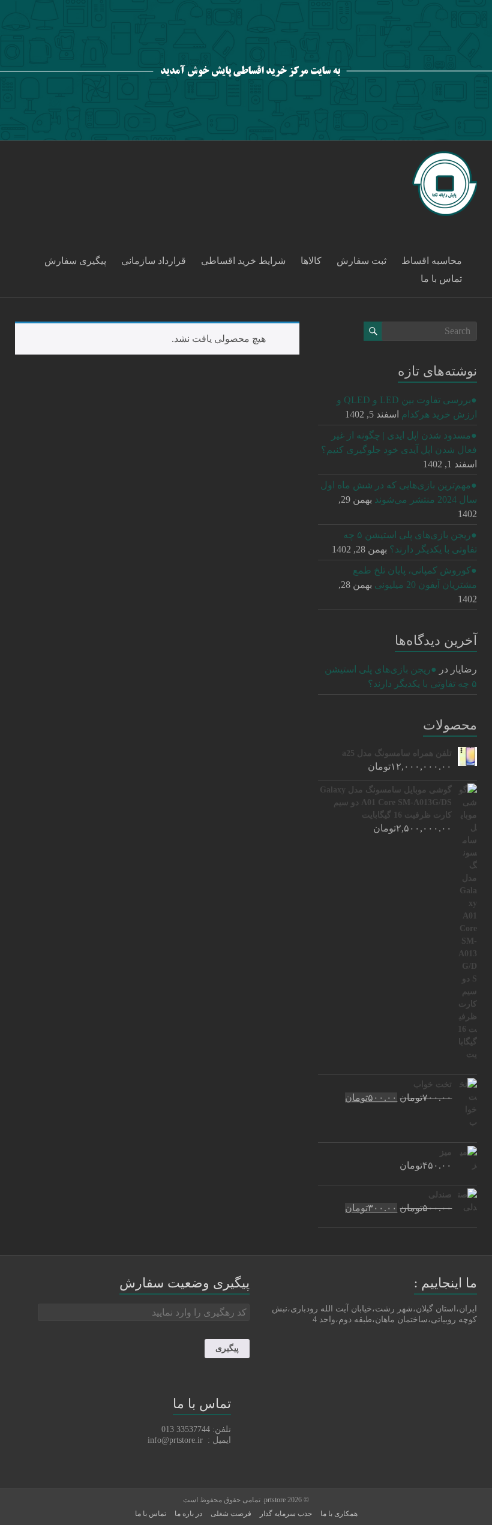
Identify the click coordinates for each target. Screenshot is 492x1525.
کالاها (311, 261)
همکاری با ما (339, 1513)
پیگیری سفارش (75, 261)
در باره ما (188, 1513)
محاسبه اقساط (431, 261)
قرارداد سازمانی (153, 261)
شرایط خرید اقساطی (243, 261)
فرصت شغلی (231, 1513)
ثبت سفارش (361, 261)
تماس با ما (441, 279)
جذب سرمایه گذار (286, 1513)
